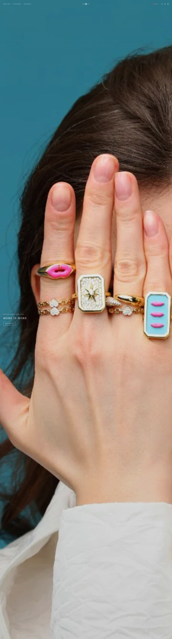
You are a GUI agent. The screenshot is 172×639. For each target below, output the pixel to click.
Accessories (17, 4)
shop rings (9, 323)
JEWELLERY (6, 4)
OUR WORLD (27, 4)
